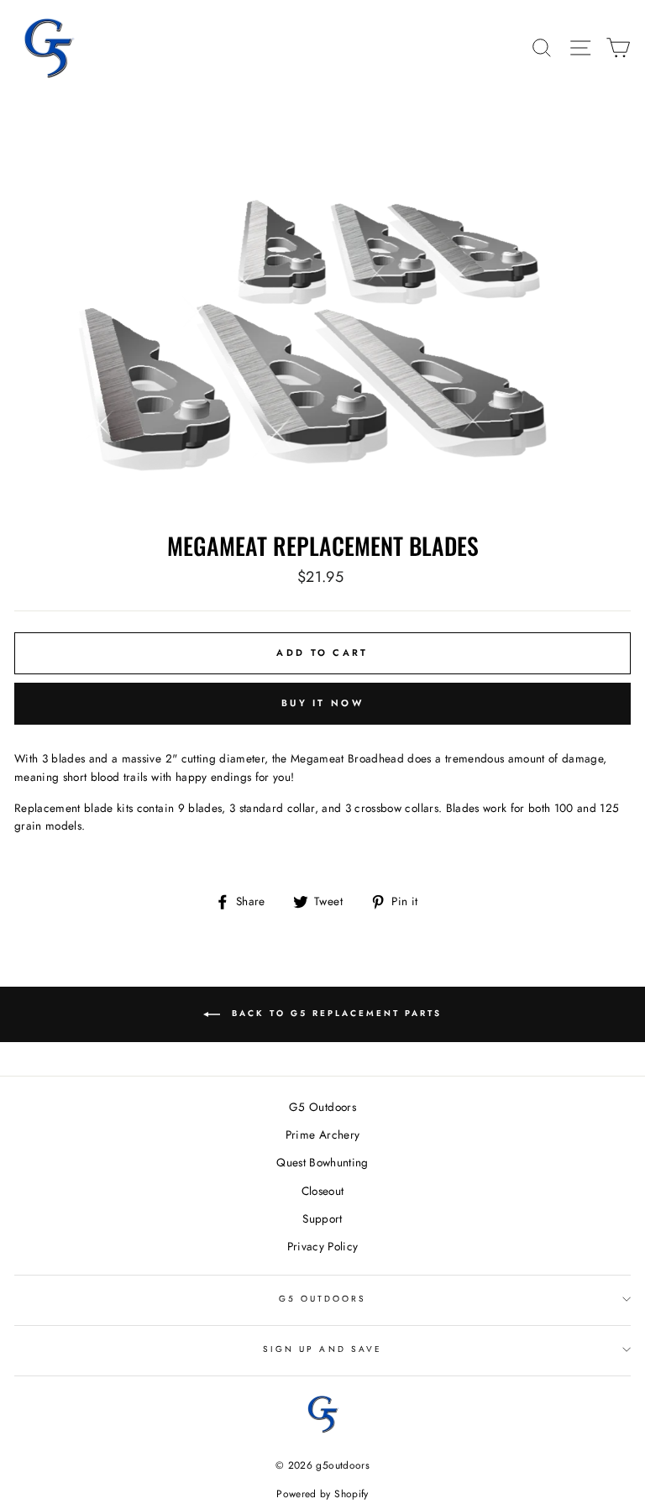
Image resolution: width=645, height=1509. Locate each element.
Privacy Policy (323, 1246)
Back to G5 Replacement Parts (334, 1013)
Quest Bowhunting (322, 1162)
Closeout (323, 1190)
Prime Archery (322, 1134)
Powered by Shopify (322, 1493)
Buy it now (322, 703)
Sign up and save (322, 1349)
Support (322, 1218)
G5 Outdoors (322, 1106)
